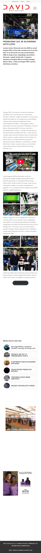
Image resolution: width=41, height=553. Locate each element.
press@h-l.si (33, 543)
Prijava (22, 1)
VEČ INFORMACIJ (20, 283)
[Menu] (35, 8)
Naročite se (26, 545)
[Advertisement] (20, 86)
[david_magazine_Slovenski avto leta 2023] (20, 26)
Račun (28, 1)
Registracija (15, 1)
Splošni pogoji (16, 545)
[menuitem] (15, 1)
